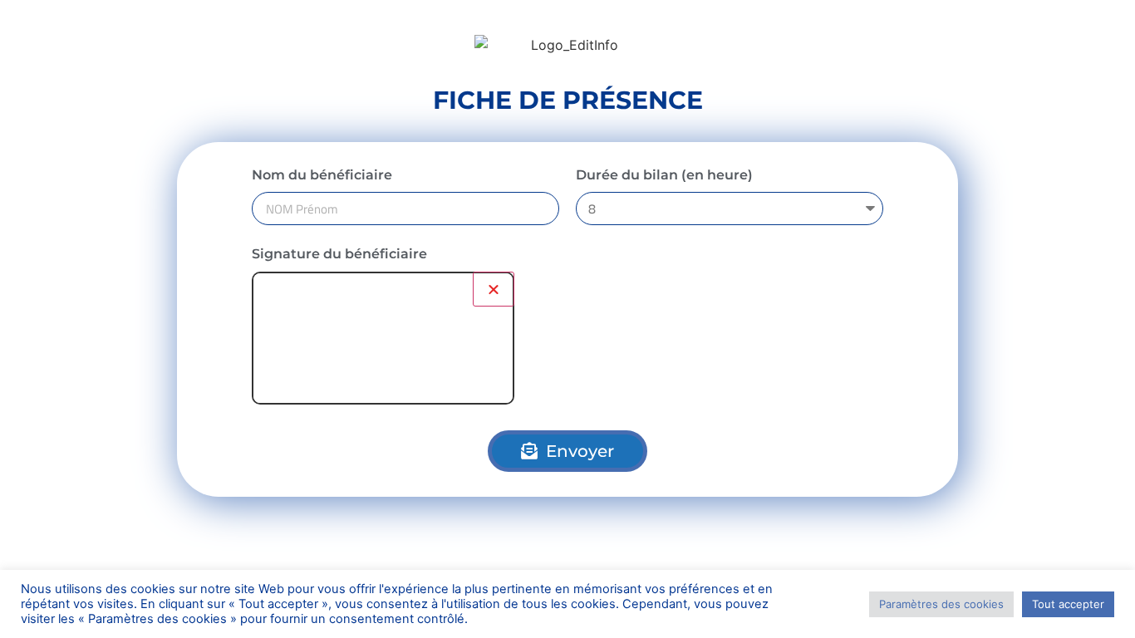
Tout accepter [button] (1068, 604)
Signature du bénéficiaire (339, 254)
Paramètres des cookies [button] (941, 604)
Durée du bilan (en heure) (664, 175)
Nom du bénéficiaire (322, 175)
